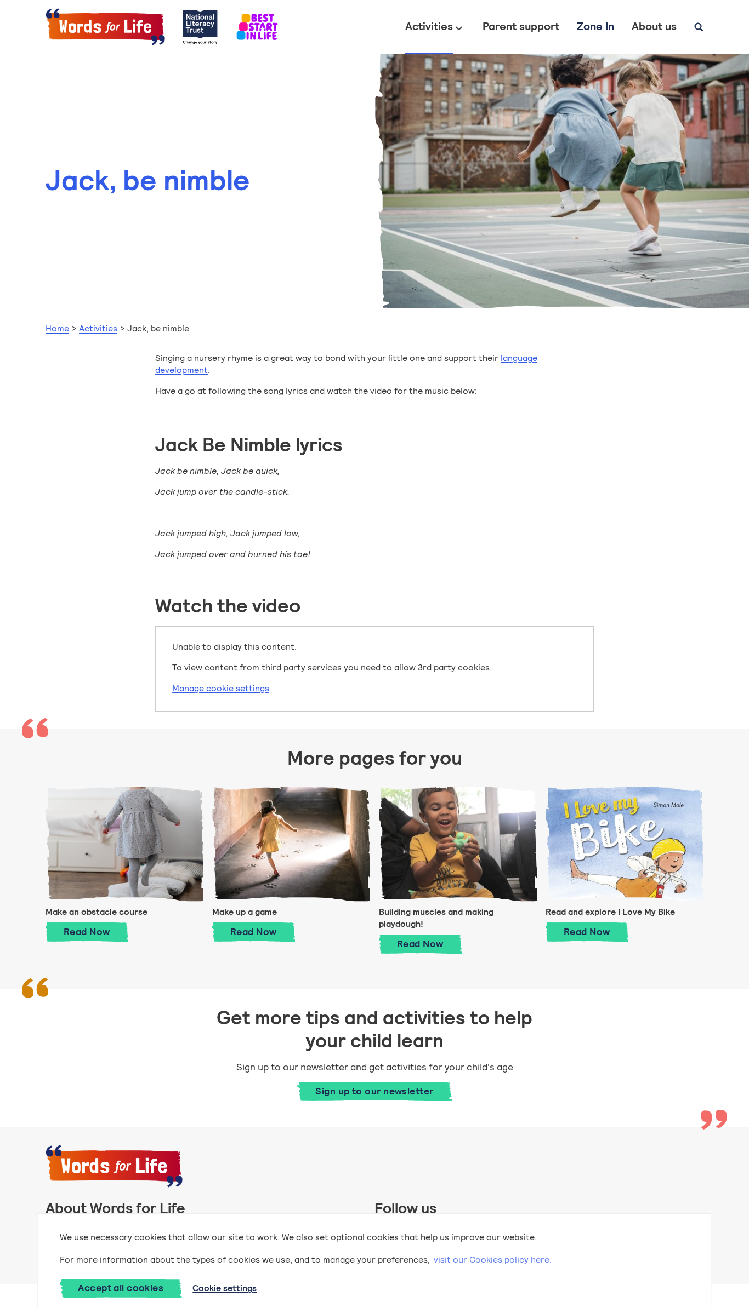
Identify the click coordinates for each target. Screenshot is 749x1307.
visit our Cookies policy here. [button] (493, 1259)
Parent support (521, 26)
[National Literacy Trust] (200, 27)
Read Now (96, 931)
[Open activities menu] (459, 27)
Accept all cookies (120, 1288)
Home (57, 328)
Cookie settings (224, 1288)
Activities (429, 26)
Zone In (595, 26)
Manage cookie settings (220, 688)
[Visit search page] (698, 27)
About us (654, 26)
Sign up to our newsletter (374, 1091)
